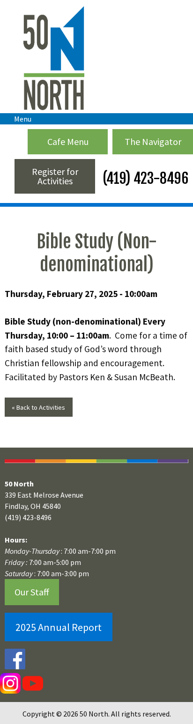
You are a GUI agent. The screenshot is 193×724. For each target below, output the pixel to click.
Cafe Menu (68, 141)
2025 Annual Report (58, 627)
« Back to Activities (38, 407)
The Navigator (153, 141)
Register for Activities (55, 176)
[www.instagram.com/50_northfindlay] (10, 683)
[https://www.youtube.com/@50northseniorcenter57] (32, 683)
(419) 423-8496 (144, 178)
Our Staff (32, 592)
